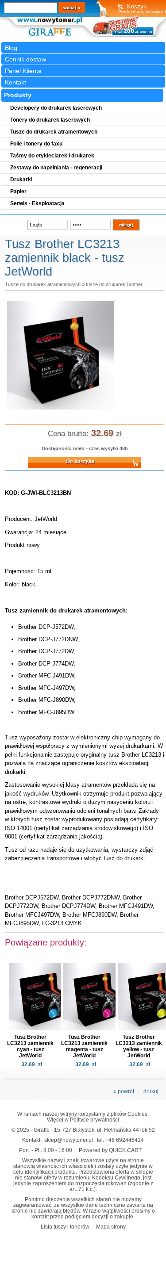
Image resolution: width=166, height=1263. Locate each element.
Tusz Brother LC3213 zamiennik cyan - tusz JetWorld (30, 1046)
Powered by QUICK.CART (110, 1150)
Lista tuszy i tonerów (65, 1226)
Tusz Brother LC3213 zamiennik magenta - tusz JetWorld (84, 1046)
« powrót (123, 1091)
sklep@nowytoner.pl (68, 1140)
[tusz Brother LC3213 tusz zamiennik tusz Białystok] (60, 410)
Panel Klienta (23, 70)
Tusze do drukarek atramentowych (43, 284)
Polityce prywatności (94, 1119)
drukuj (150, 1091)
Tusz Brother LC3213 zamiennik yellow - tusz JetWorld (139, 1046)
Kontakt (15, 82)
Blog (11, 47)
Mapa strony (111, 1226)
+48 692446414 (124, 1140)
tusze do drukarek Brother (114, 284)
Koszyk (137, 6)
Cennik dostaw (25, 59)
